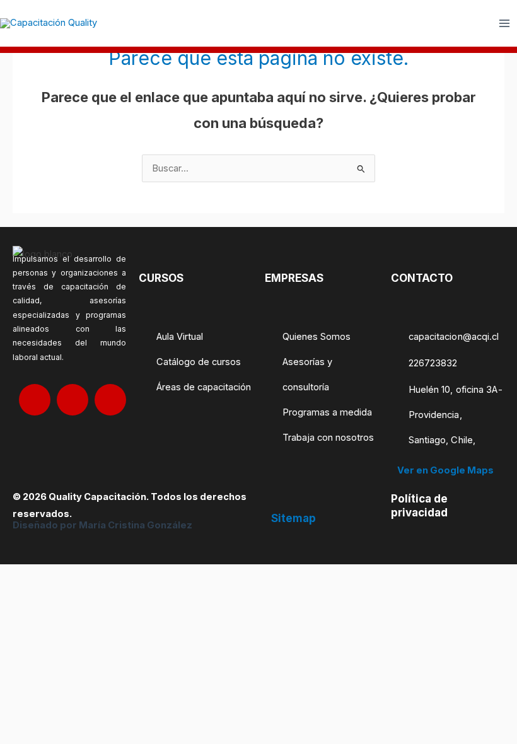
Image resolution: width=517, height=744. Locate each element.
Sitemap (293, 518)
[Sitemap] (278, 499)
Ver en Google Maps (445, 470)
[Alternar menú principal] (504, 23)
